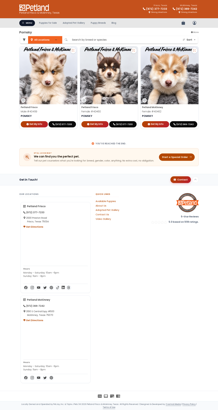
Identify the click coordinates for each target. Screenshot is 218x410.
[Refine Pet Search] (24, 40)
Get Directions (34, 226)
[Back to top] (195, 179)
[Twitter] (45, 287)
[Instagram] (32, 287)
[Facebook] (25, 287)
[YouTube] (38, 287)
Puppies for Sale (48, 22)
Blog (114, 22)
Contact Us (102, 214)
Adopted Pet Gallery (74, 22)
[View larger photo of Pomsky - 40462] (194, 50)
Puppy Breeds (98, 22)
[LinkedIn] (63, 287)
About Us (101, 205)
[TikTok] (57, 287)
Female (91, 111)
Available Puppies (106, 201)
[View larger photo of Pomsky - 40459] (73, 50)
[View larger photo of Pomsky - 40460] (134, 50)
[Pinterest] (51, 287)
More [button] (196, 32)
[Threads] (68, 287)
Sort (189, 40)
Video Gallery (103, 219)
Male (29, 111)
